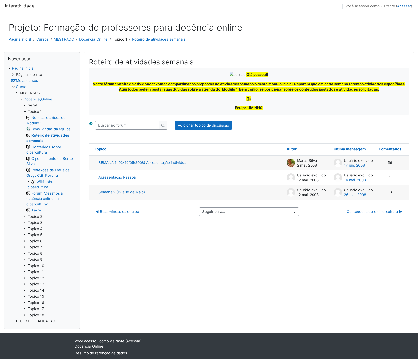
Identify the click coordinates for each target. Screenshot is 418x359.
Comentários (390, 149)
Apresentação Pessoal (117, 177)
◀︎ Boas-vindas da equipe (117, 211)
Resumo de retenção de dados (101, 353)
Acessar (404, 6)
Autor (292, 149)
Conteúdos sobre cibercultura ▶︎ (374, 211)
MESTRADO (64, 39)
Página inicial (20, 39)
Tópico (100, 149)
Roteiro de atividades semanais (159, 39)
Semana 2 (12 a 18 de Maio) (121, 192)
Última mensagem (350, 149)
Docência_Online (93, 39)
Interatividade (20, 6)
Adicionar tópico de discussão (203, 125)
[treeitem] (42, 195)
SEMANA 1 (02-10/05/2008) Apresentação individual (142, 162)
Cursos (42, 39)
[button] (92, 125)
